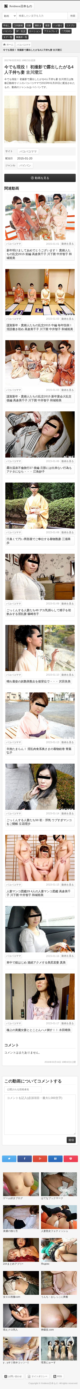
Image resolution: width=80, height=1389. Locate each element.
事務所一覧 (21, 37)
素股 (47, 25)
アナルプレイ (51, 31)
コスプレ (70, 25)
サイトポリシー (39, 1376)
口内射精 (18, 25)
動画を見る (42, 178)
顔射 (28, 25)
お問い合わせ (15, 1376)
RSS (59, 1376)
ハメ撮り (57, 25)
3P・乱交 (20, 31)
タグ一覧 (7, 37)
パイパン (7, 31)
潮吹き (38, 25)
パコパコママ (28, 151)
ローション (34, 31)
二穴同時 (65, 31)
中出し (6, 25)
